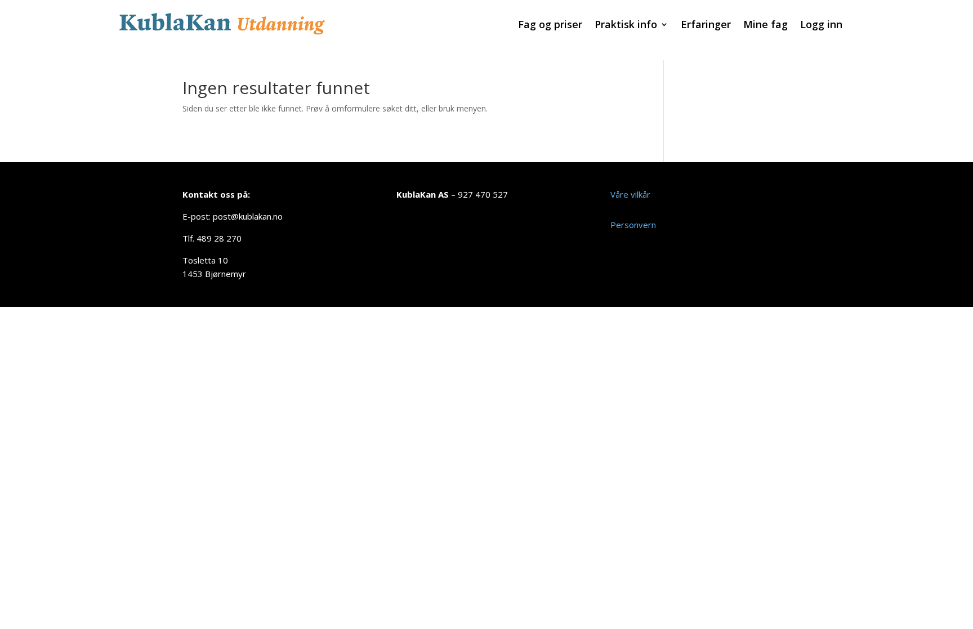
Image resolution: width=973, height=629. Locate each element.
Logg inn (821, 25)
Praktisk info (626, 25)
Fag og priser (550, 25)
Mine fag (765, 25)
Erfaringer (706, 25)
